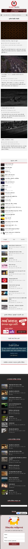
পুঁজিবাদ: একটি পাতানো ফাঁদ (9, 174)
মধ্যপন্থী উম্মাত (11, 258)
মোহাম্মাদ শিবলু (12, 392)
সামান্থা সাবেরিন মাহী (13, 307)
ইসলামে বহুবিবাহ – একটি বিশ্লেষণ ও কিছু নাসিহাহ (16, 305)
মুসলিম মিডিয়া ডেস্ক (6, 43)
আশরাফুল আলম (5, 78)
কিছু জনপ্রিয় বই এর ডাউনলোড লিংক (14, 391)
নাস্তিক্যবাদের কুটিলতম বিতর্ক (13, 278)
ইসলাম (4, 80)
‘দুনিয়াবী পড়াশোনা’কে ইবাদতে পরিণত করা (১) (13, 207)
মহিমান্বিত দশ (7, 171)
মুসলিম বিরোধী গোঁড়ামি (12, 45)
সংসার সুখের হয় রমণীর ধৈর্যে (9, 192)
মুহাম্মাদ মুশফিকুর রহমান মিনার (14, 460)
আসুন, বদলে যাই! (8, 218)
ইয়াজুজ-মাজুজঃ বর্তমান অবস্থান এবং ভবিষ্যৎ (15, 251)
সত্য (6, 189)
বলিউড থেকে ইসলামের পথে (9, 182)
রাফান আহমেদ (12, 293)
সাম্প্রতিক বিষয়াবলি (19, 45)
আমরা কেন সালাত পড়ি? (9, 164)
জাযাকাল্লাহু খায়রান (11, 423)
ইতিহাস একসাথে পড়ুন (12, 264)
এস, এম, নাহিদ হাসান (13, 485)
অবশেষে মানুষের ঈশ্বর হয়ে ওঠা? (14, 291)
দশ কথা (6, 185)
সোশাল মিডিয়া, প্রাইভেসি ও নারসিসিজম (12, 178)
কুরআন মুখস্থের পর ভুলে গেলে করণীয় (11, 221)
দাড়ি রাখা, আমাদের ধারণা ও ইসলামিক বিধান (12, 232)
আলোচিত (23, 239)
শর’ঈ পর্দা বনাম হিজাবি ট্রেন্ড (10, 214)
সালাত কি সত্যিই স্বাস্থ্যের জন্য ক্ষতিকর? (12, 228)
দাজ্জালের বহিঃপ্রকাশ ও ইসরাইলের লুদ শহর (15, 245)
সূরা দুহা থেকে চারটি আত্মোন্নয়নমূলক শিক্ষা (18, 15)
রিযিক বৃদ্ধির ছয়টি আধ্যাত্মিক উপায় (11, 196)
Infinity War (8, 200)
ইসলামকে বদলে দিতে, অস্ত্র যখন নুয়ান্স (9, 41)
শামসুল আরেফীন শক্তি (13, 259)
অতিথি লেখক (12, 424)
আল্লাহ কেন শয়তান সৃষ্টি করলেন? (14, 477)
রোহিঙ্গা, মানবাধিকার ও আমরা (7, 139)
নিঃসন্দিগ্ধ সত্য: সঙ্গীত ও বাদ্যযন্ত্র (11, 203)
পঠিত (14, 239)
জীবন (3, 45)
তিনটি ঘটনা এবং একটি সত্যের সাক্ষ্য (14, 410)
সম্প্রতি (5, 239)
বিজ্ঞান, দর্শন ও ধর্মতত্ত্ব (9, 80)
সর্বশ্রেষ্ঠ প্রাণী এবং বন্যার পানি (7, 108)
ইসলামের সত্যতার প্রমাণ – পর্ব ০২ (11, 225)
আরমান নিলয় (5, 110)
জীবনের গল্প (6, 45)
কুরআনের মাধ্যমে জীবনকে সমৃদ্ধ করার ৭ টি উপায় (13, 210)
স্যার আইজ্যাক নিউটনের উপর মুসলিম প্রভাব (15, 471)
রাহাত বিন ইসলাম (13, 247)
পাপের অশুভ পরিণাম (8, 167)
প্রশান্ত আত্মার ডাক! (12, 484)
